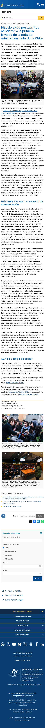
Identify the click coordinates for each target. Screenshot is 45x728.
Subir (3, 516)
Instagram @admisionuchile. (29, 394)
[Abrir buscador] (38, 4)
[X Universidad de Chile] (25, 644)
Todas (7, 548)
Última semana (10, 551)
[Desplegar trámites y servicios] (42, 611)
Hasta (5, 570)
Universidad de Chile (21, 718)
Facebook (34, 521)
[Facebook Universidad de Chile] (36, 644)
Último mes (9, 555)
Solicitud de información (22, 660)
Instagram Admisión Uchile (12, 506)
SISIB (11, 718)
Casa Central (28, 696)
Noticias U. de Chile (13, 591)
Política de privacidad (22, 720)
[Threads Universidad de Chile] (31, 644)
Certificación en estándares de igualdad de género (24, 684)
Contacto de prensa (14, 595)
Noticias (6, 12)
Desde (5, 563)
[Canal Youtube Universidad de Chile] (14, 644)
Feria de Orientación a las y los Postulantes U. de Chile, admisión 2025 (22, 503)
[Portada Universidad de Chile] (13, 4)
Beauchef (28, 700)
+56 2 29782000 (14, 709)
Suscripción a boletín (14, 600)
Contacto (29, 712)
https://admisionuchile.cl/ (15, 383)
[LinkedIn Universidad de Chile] (42, 644)
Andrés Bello (19, 700)
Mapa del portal (18, 712)
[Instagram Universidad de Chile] (8, 644)
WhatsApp (42, 521)
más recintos (22, 705)
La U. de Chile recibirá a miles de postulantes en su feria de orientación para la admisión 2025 (23, 498)
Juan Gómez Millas (25, 702)
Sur (34, 702)
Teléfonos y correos (29, 709)
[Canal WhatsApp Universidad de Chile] (2, 644)
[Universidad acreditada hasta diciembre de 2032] (26, 674)
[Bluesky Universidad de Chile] (19, 644)
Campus (11, 700)
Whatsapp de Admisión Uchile (18, 392)
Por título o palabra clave (11, 537)
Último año (9, 559)
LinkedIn (38, 521)
